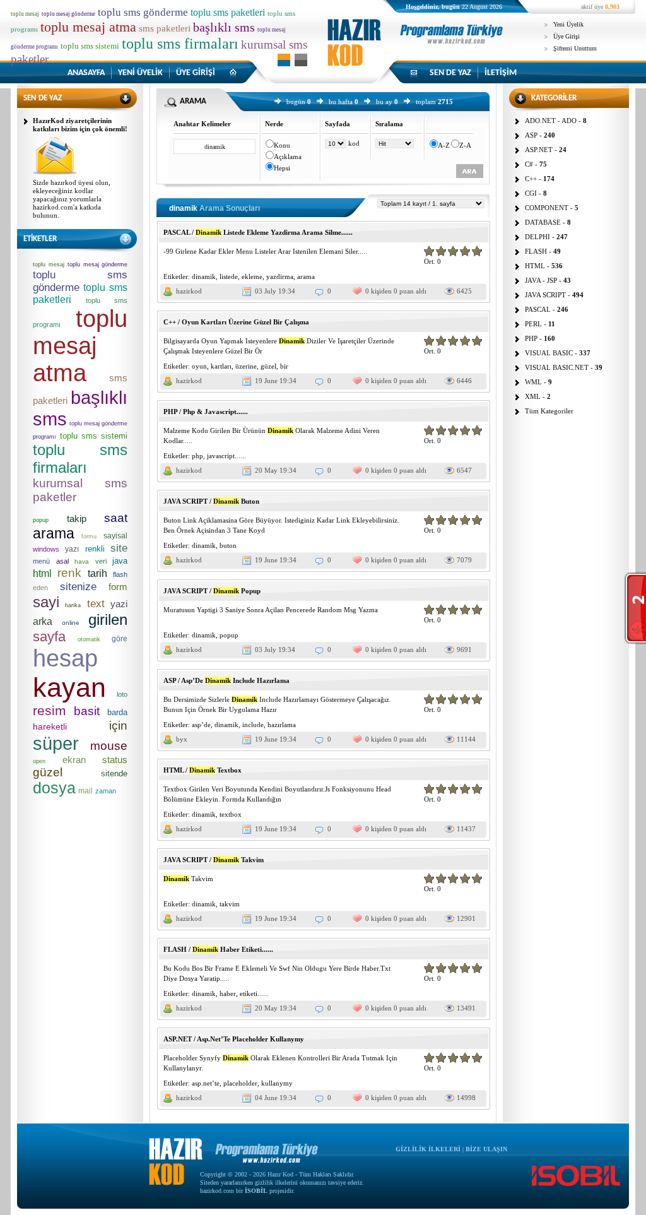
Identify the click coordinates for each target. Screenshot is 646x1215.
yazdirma (279, 276)
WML (533, 382)
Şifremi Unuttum (575, 48)
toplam (426, 101)
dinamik (204, 276)
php (197, 455)
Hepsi (282, 168)
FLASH (536, 251)
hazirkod (189, 291)
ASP (531, 135)
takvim (230, 904)
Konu (282, 145)
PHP (531, 338)
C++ (531, 178)
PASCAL (538, 309)
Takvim (188, 878)
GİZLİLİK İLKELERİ (428, 1149)
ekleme (252, 276)
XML (533, 396)
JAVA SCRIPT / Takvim (213, 859)
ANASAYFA (86, 73)
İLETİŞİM (500, 73)
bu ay (384, 101)
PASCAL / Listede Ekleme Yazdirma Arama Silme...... (258, 232)
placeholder (240, 1083)
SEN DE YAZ (450, 73)
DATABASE (543, 222)
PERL (533, 324)
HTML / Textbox (202, 770)
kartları (221, 366)
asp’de (201, 724)
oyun (199, 366)
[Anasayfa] (417, 53)
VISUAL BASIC (549, 353)
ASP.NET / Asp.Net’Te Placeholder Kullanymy (233, 1039)
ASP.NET (539, 149)
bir (284, 366)
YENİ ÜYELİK (140, 73)
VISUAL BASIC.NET (557, 367)
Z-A (465, 145)
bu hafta (341, 101)
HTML (535, 266)
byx (181, 739)
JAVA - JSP (541, 280)
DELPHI (537, 236)
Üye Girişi (566, 36)
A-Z (444, 145)
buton (228, 545)
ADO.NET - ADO (551, 120)
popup (229, 635)
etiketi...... (254, 993)
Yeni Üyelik (568, 24)
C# (529, 164)
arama (306, 276)
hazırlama (281, 724)
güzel (268, 366)
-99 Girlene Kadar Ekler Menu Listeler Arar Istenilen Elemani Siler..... (265, 251)
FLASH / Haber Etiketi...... (218, 949)
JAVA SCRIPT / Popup (212, 591)
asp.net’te (206, 1083)
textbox (231, 814)
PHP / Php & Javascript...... (205, 411)
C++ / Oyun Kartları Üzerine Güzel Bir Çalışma (236, 322)
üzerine (246, 366)
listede (229, 276)
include (253, 724)
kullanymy (277, 1083)
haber (228, 993)
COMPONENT (546, 207)
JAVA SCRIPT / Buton (211, 501)
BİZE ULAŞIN (486, 1149)
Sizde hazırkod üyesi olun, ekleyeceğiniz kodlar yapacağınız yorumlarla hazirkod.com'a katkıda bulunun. (71, 199)
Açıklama (288, 156)
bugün (295, 101)
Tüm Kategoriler (549, 411)
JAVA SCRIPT (545, 295)
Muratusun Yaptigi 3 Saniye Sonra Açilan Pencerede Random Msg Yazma (270, 609)
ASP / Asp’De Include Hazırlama (226, 680)
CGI (531, 193)
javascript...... (226, 455)
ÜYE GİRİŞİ (195, 73)
